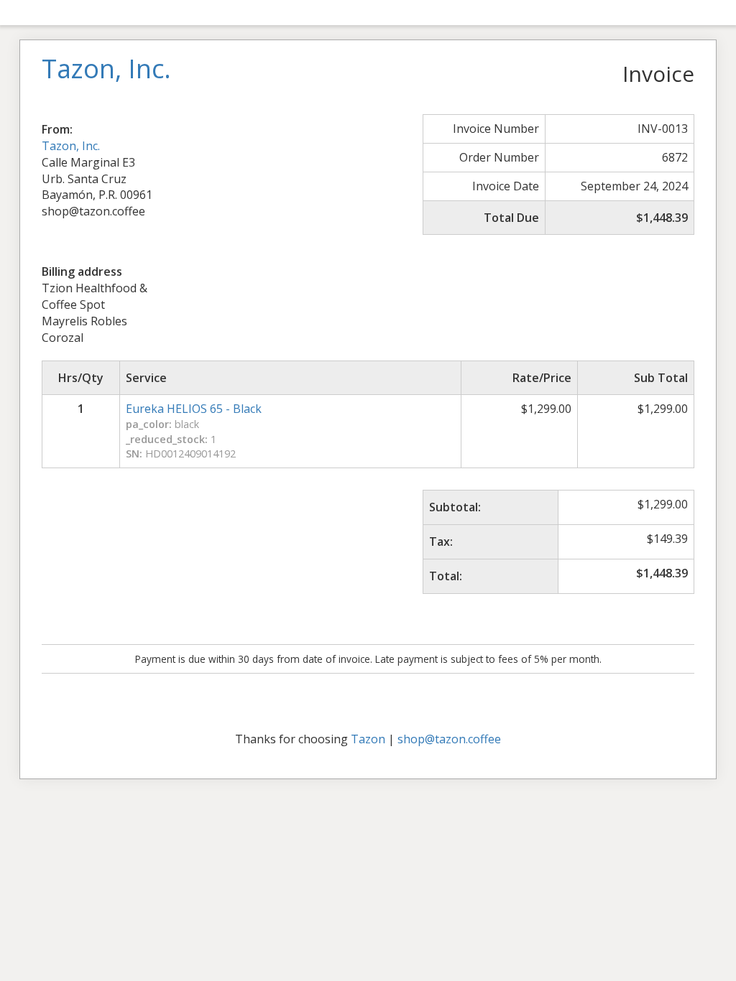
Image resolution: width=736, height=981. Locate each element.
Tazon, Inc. (71, 146)
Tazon (368, 739)
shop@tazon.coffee (449, 739)
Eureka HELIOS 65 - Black (194, 409)
